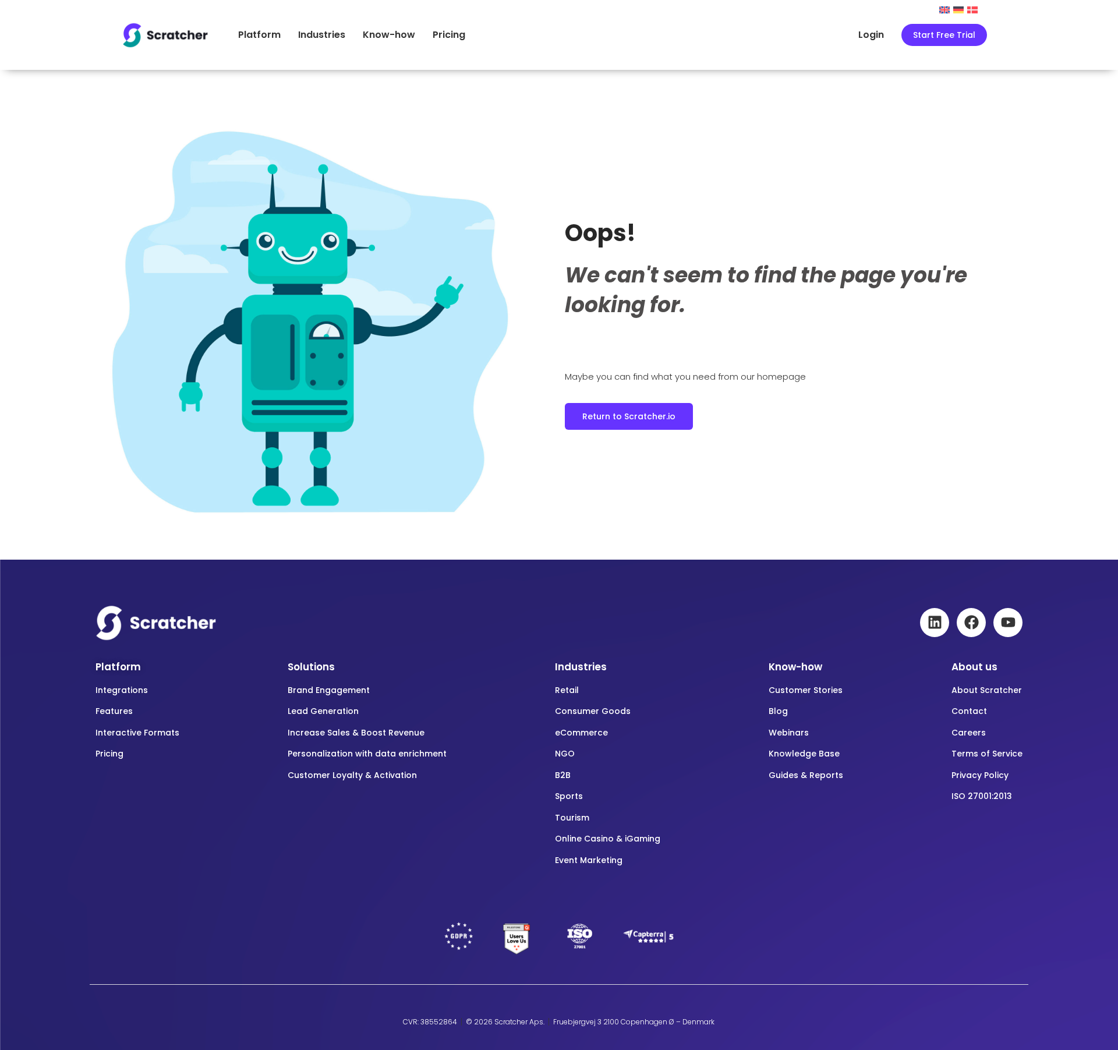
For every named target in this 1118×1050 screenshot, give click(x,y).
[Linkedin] (934, 622)
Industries (321, 34)
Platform (259, 34)
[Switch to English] (944, 9)
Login (871, 34)
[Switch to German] (958, 9)
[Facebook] (971, 622)
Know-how (389, 34)
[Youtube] (1008, 622)
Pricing (449, 34)
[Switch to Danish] (972, 9)
